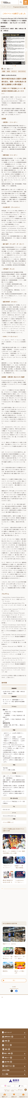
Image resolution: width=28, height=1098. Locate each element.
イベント (9, 7)
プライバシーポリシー (19, 1090)
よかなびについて (7, 1089)
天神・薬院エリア (8, 68)
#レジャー (14, 71)
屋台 (6, 1049)
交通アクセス (8, 1066)
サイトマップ (14, 1089)
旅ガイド (7, 1057)
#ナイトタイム (21, 71)
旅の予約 (7, 1062)
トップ (3, 7)
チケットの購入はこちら (10, 743)
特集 (6, 1041)
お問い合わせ (20, 1089)
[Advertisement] (14, 904)
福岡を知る (8, 1037)
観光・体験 (7, 1053)
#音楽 (3, 71)
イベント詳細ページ (8, 822)
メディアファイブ (16, 744)
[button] (2, 50)
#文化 (8, 71)
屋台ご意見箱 (7, 1090)
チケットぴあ (7, 746)
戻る (14, 980)
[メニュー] (25, 2)
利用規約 (12, 1090)
